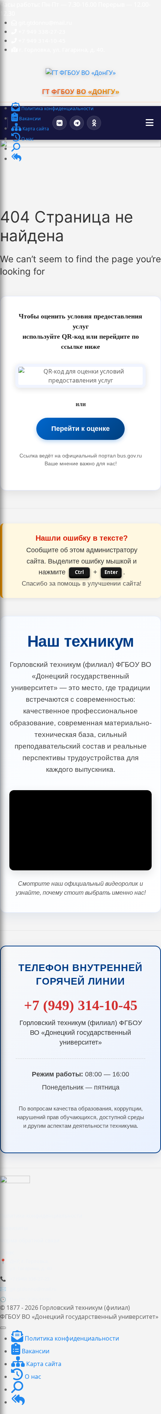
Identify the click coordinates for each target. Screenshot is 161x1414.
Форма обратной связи (30, 1240)
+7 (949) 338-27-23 (29, 1278)
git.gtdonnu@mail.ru (33, 1288)
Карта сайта (43, 1364)
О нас (7, 1252)
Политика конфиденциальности (41, 1215)
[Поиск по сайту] (15, 149)
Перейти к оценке (80, 428)
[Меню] (149, 123)
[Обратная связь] (16, 159)
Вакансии (34, 1351)
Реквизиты (14, 1228)
